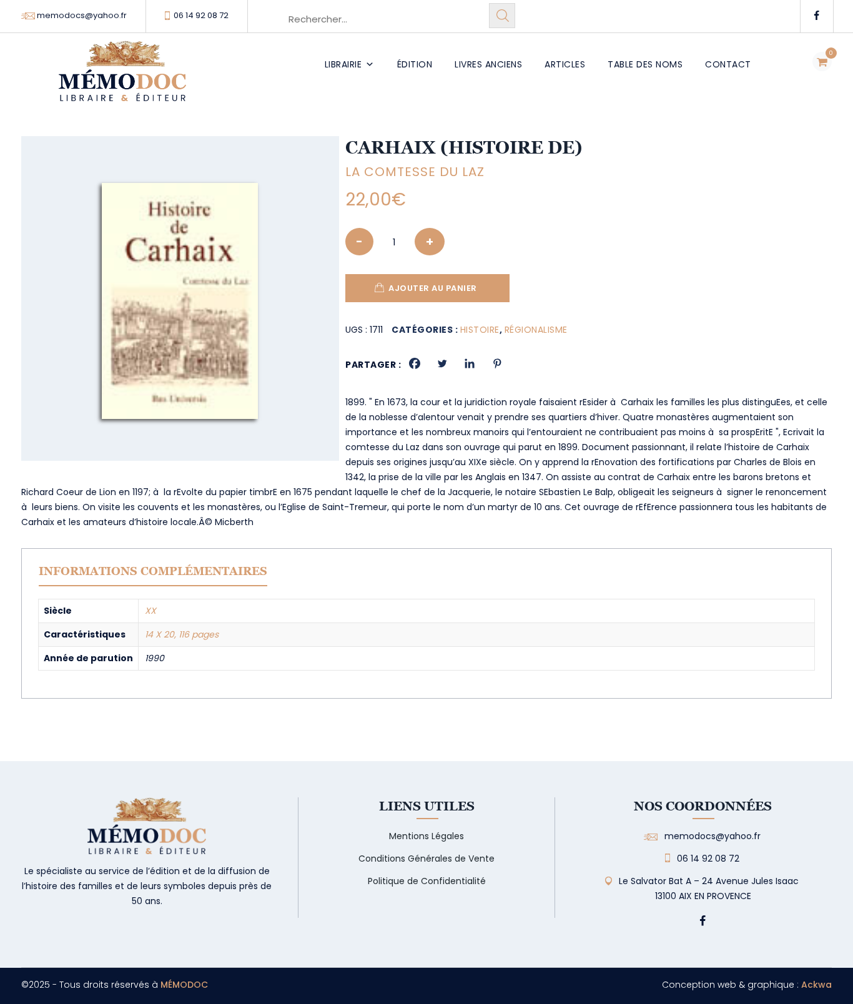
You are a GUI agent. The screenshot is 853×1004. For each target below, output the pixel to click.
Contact (728, 64)
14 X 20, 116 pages (182, 634)
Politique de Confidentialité (427, 881)
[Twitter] (442, 363)
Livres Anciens (488, 64)
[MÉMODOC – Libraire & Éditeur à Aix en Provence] (122, 78)
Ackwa (816, 984)
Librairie (343, 64)
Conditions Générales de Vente (426, 858)
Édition (415, 64)
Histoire (480, 329)
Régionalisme (536, 329)
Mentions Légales (426, 836)
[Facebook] (414, 363)
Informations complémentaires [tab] (153, 571)
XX (150, 610)
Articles (565, 64)
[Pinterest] (497, 363)
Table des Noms (645, 64)
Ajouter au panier (432, 288)
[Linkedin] (469, 363)
